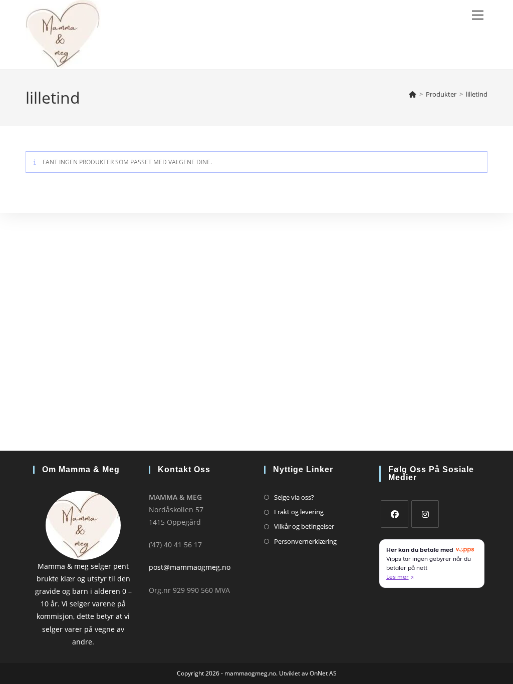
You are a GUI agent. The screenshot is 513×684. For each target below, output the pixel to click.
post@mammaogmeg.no (189, 567)
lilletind (476, 94)
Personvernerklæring (305, 541)
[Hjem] (412, 94)
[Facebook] (394, 514)
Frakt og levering (299, 511)
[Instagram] (425, 514)
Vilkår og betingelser (304, 526)
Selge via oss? (294, 497)
